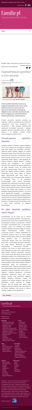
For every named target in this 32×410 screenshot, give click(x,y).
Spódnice (23, 157)
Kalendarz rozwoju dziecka (9, 333)
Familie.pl (7, 66)
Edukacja (4, 336)
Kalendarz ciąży (6, 325)
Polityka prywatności (20, 357)
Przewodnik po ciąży (7, 323)
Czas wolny (5, 374)
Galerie (16, 366)
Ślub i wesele (22, 328)
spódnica (8, 295)
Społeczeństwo (6, 348)
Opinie (4, 345)
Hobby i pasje (6, 349)
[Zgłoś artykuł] (10, 84)
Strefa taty (22, 334)
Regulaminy (18, 348)
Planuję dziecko (23, 329)
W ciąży (4, 365)
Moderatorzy (18, 349)
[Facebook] (26, 5)
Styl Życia (5, 372)
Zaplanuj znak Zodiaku (8, 340)
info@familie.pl (5, 318)
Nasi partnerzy (19, 354)
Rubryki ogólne (23, 326)
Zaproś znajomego (20, 352)
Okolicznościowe (7, 351)
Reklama (17, 346)
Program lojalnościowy (21, 351)
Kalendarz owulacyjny (8, 322)
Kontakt (17, 345)
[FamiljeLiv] (29, 5)
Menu (3, 31)
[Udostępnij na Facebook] (27, 68)
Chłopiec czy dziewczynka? (9, 329)
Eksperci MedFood (7, 375)
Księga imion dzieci (7, 331)
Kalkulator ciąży (6, 326)
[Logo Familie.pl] (16, 13)
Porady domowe (23, 337)
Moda (8, 63)
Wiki (15, 368)
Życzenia (16, 369)
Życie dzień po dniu (7, 346)
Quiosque (4, 218)
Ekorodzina (22, 323)
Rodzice (21, 331)
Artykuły (3, 63)
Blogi (15, 363)
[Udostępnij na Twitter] (30, 68)
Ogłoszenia (22, 322)
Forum (16, 362)
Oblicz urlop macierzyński (9, 328)
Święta (4, 369)
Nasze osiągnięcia (19, 355)
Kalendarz (5, 337)
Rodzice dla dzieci (7, 339)
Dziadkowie (22, 333)
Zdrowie (4, 371)
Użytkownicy (22, 336)
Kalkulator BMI (6, 334)
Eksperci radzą (23, 325)
